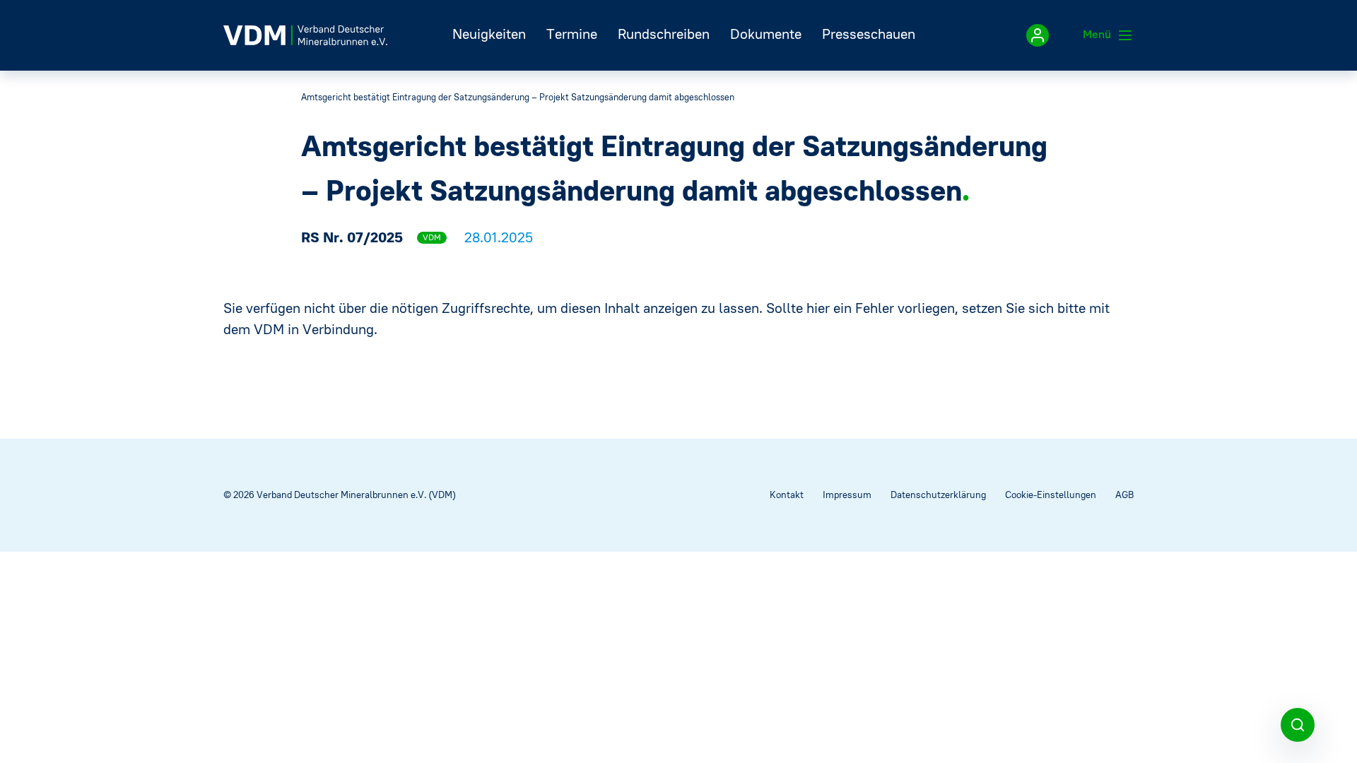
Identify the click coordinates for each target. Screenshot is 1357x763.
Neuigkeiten (489, 33)
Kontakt (787, 495)
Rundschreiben (664, 33)
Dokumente (765, 33)
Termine (571, 33)
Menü (1098, 34)
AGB (1124, 495)
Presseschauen (868, 33)
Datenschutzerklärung (938, 495)
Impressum (847, 495)
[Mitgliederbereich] (1037, 35)
